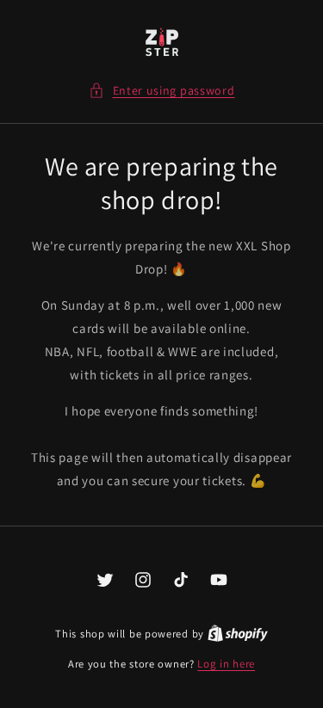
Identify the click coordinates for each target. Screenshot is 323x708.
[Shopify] (238, 633)
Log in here (226, 663)
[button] (162, 91)
